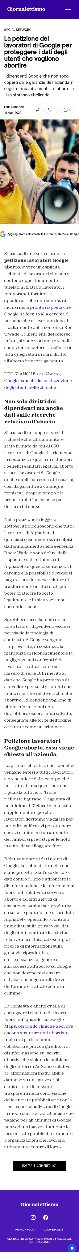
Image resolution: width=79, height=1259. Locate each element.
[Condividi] (38, 109)
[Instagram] (33, 1217)
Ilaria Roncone (14, 107)
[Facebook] (46, 1217)
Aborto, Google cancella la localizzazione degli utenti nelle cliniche (38, 380)
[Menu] (68, 9)
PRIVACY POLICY (26, 1229)
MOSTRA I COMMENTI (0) (39, 1166)
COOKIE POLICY (53, 1229)
